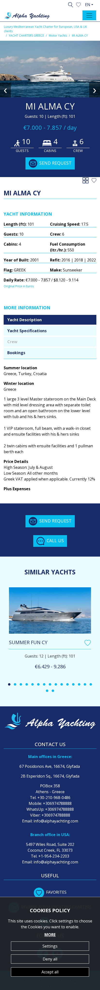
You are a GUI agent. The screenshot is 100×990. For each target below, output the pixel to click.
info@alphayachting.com (55, 821)
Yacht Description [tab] (24, 319)
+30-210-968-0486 (53, 797)
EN (87, 4)
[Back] (87, 180)
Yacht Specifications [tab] (27, 330)
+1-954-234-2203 (53, 856)
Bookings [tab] (16, 352)
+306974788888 (57, 803)
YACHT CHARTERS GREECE (26, 35)
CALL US (55, 540)
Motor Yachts (58, 35)
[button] (78, 4)
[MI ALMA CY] (50, 69)
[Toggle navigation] (89, 15)
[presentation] (5, 90)
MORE (50, 934)
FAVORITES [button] (56, 892)
